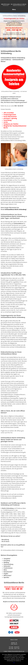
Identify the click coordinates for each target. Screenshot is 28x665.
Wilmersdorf (7, 575)
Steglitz (6, 573)
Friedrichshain (8, 568)
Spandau (6, 577)
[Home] (14, 7)
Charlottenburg (8, 564)
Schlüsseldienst (18, 223)
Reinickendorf (8, 572)
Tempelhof (7, 558)
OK (14, 662)
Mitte (5, 570)
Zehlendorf (7, 566)
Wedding (6, 562)
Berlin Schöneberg (7, 508)
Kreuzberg (7, 560)
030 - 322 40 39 (14, 30)
